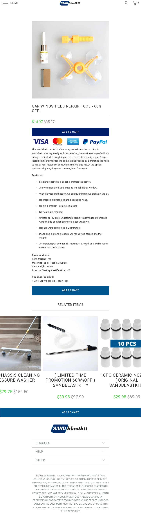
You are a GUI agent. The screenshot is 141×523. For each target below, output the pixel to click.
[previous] (36, 59)
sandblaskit (50, 475)
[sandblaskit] (70, 3)
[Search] (126, 3)
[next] (105, 59)
